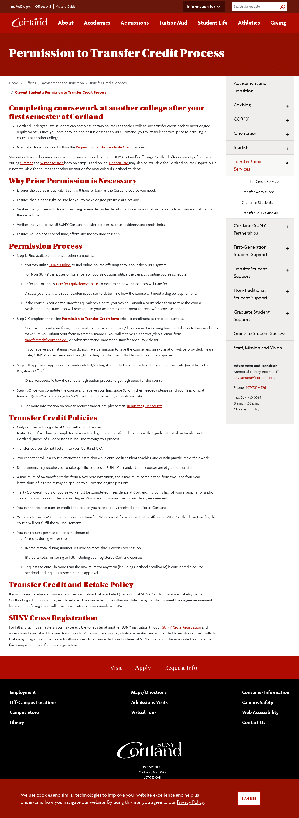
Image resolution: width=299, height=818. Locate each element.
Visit (116, 667)
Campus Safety (257, 702)
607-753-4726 (255, 387)
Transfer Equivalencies (260, 213)
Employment (23, 692)
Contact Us (253, 722)
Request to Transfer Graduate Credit (104, 147)
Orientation (245, 133)
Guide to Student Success (259, 333)
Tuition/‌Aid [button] (173, 22)
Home (14, 83)
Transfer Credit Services (108, 83)
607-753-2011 (152, 777)
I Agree (249, 798)
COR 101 (242, 119)
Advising (242, 105)
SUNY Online (60, 265)
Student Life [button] (213, 22)
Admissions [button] (135, 22)
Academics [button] (97, 22)
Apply (143, 667)
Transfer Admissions (258, 192)
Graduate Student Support (252, 315)
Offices (30, 83)
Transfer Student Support (250, 272)
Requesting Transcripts (144, 406)
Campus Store (24, 712)
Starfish (241, 147)
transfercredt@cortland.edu (46, 340)
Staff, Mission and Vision (258, 348)
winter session (52, 163)
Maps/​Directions (149, 692)
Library (17, 722)
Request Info (180, 667)
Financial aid (119, 163)
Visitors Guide (66, 6)
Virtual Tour (143, 712)
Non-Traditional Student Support (250, 294)
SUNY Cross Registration (181, 627)
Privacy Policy (190, 802)
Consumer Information (265, 692)
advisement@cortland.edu (254, 377)
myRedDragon (21, 6)
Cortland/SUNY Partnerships (250, 229)
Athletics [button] (249, 22)
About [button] (66, 22)
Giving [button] (278, 22)
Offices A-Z (43, 6)
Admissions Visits (149, 702)
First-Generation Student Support (250, 250)
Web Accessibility (260, 712)
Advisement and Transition (63, 83)
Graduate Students (257, 202)
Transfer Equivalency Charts (77, 284)
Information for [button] (201, 6)
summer (26, 163)
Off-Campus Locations (33, 702)
